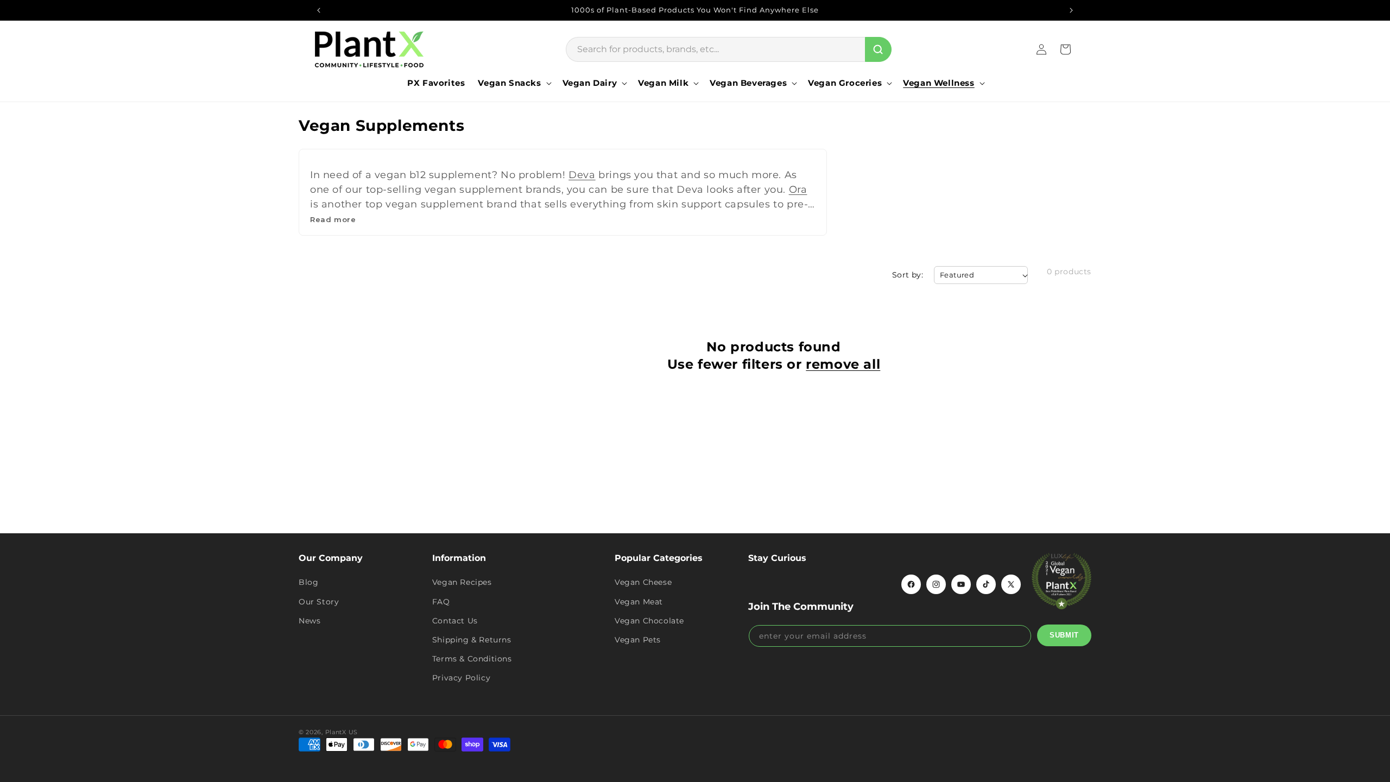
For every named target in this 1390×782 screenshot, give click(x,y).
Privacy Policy (461, 678)
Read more (333, 219)
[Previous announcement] (319, 10)
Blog (308, 582)
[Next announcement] (1071, 10)
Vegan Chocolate (649, 621)
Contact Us (455, 621)
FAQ (441, 602)
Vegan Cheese (643, 582)
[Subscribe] (1064, 635)
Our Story (319, 602)
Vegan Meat (639, 602)
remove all (843, 364)
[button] (513, 83)
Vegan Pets (638, 640)
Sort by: (907, 275)
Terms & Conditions (472, 659)
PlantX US (341, 732)
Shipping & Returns (471, 640)
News (309, 621)
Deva (581, 175)
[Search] (878, 49)
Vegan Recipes (462, 582)
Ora (798, 189)
